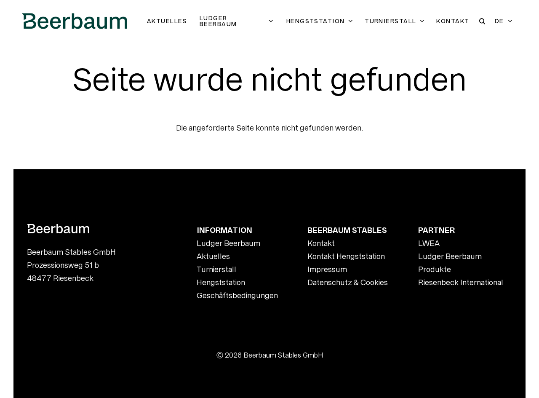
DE (499, 21)
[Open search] (482, 21)
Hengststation (315, 21)
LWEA (429, 243)
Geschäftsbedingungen (237, 295)
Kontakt (452, 21)
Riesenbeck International (460, 282)
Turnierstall (390, 21)
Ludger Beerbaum (218, 21)
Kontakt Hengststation (346, 256)
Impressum (327, 269)
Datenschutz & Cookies (347, 282)
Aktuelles (167, 21)
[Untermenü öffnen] (272, 21)
